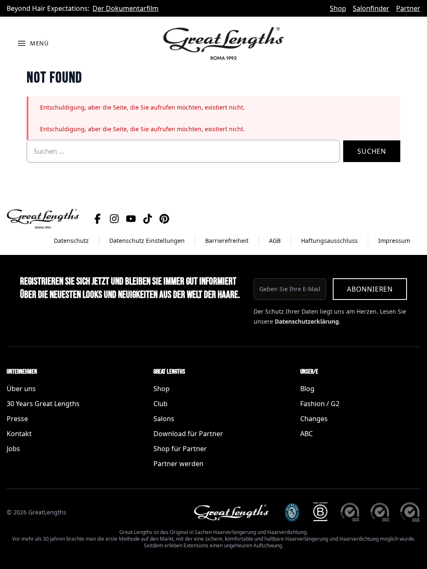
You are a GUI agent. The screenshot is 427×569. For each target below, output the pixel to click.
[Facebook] (98, 219)
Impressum (394, 241)
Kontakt (19, 433)
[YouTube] (131, 219)
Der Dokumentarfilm (125, 8)
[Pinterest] (164, 219)
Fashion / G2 (319, 403)
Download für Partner (188, 433)
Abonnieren (370, 289)
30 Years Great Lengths (43, 403)
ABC (306, 433)
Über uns (21, 388)
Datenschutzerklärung (307, 321)
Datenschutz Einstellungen (147, 241)
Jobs (13, 448)
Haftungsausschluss (329, 241)
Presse (17, 418)
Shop (338, 8)
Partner (408, 8)
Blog (307, 388)
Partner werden (178, 463)
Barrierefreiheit (227, 241)
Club (160, 403)
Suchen (371, 151)
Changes (314, 418)
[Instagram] (114, 219)
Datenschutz (71, 241)
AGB (275, 241)
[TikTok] (148, 219)
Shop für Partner (180, 448)
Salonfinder (371, 8)
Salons (163, 418)
